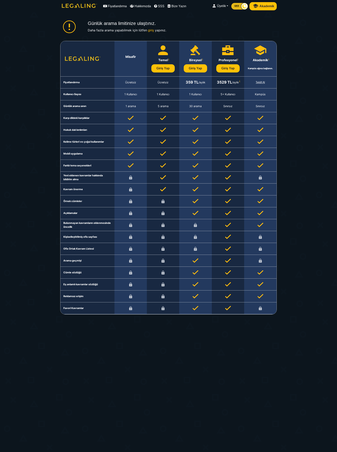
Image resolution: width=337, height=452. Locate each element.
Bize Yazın (178, 6)
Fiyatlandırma (117, 6)
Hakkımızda (142, 6)
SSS (160, 6)
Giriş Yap (163, 68)
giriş (151, 30)
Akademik (266, 6)
